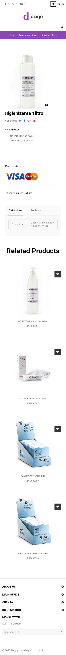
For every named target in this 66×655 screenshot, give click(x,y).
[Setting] (13, 3)
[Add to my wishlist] (57, 274)
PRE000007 (33, 403)
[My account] (5, 3)
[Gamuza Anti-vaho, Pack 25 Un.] (33, 522)
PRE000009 (33, 481)
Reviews (36, 210)
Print (29, 192)
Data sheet (15, 210)
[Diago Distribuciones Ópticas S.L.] (33, 16)
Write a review (12, 129)
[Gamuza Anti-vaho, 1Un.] (33, 445)
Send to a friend (15, 192)
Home (12, 35)
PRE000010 (33, 558)
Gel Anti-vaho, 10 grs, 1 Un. (33, 398)
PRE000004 (33, 326)
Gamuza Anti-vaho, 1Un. (33, 476)
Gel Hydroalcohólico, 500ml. (33, 321)
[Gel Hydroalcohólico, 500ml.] (33, 290)
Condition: (15, 140)
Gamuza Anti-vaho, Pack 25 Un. (33, 553)
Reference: (16, 135)
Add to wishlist (14, 166)
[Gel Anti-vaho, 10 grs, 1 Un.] (33, 367)
